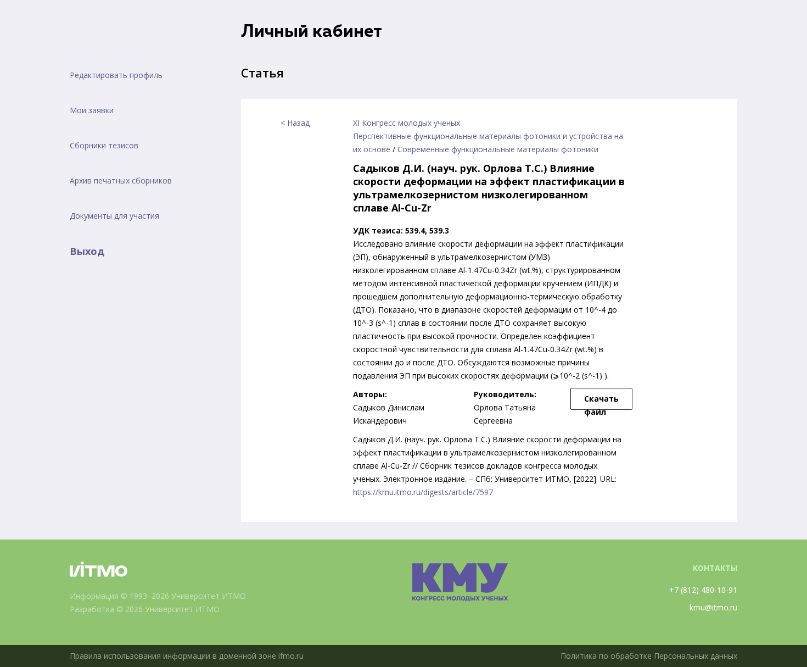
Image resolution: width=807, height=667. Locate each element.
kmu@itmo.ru (713, 607)
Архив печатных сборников (121, 180)
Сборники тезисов (104, 145)
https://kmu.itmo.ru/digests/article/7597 (423, 492)
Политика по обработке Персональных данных (649, 656)
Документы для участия (114, 215)
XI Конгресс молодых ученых (406, 123)
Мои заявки (92, 110)
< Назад (295, 123)
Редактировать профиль (116, 75)
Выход (87, 251)
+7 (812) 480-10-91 (703, 590)
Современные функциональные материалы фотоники (497, 149)
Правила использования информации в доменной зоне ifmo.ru (187, 656)
